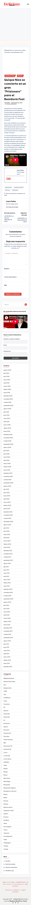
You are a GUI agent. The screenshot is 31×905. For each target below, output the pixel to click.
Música (20, 75)
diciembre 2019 (8, 628)
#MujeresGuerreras (9, 678)
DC (4, 707)
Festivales (6, 736)
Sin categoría (7, 826)
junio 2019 (6, 647)
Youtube (6, 846)
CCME (5, 691)
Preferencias (7, 351)
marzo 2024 (7, 463)
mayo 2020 (7, 612)
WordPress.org (9, 870)
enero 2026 (7, 392)
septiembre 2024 (8, 444)
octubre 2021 (7, 557)
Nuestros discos (8, 807)
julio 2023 (6, 489)
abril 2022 (6, 537)
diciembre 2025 (8, 396)
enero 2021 (7, 586)
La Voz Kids (7, 755)
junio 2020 (6, 608)
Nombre (7, 268)
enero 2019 (7, 663)
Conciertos (7, 704)
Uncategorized (8, 836)
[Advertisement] (15, 24)
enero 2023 (7, 508)
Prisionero (7, 190)
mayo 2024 (7, 457)
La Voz (5, 752)
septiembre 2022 (8, 521)
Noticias (6, 801)
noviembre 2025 (8, 399)
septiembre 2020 (8, 599)
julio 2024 (6, 450)
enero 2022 (7, 547)
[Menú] (28, 4)
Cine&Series (7, 697)
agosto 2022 (7, 524)
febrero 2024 (7, 466)
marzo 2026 (7, 386)
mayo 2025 (7, 418)
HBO (5, 743)
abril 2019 (6, 653)
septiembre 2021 (8, 560)
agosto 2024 (7, 447)
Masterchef (7, 785)
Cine (5, 694)
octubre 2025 (7, 402)
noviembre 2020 (8, 592)
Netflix (5, 797)
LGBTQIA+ (6, 762)
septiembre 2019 (8, 637)
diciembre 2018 (8, 666)
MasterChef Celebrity (10, 788)
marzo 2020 (7, 618)
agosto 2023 (7, 486)
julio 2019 (6, 644)
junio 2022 (6, 531)
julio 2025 (6, 412)
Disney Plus (7, 714)
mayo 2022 (7, 534)
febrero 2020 (7, 621)
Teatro (5, 830)
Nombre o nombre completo (12, 339)
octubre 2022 (7, 518)
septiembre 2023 (8, 483)
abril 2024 (6, 460)
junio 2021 (6, 570)
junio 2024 (7, 454)
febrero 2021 (7, 583)
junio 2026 (6, 376)
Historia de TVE (8, 746)
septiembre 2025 (8, 405)
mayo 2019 (7, 650)
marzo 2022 (7, 541)
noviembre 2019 (8, 631)
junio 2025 (6, 415)
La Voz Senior (7, 759)
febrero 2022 (7, 544)
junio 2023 (6, 492)
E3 (4, 720)
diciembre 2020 (8, 589)
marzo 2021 (7, 579)
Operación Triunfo (9, 810)
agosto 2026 (7, 370)
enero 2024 (7, 470)
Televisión (6, 833)
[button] (12, 207)
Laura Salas (11, 201)
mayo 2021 (7, 573)
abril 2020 (6, 615)
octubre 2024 (7, 441)
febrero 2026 (7, 389)
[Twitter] (10, 179)
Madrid (5, 768)
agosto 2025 (7, 408)
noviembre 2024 (8, 437)
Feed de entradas (10, 864)
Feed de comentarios (11, 867)
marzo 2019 (7, 657)
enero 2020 (7, 624)
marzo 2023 (7, 502)
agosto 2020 (7, 602)
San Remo (6, 820)
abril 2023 (6, 499)
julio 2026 (6, 373)
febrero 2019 (7, 660)
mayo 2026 (7, 379)
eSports (6, 726)
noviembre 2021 (8, 554)
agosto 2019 (7, 641)
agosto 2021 (7, 563)
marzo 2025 (7, 425)
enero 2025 (7, 431)
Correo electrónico (10, 277)
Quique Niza (15, 190)
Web (5, 285)
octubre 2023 (7, 479)
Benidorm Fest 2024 (18, 187)
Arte (5, 685)
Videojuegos (7, 843)
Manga (5, 772)
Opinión (6, 813)
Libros (5, 765)
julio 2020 (6, 605)
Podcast (6, 817)
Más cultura (7, 778)
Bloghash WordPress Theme (18, 901)
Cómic (5, 701)
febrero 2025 (7, 428)
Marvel (5, 775)
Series (5, 823)
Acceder (7, 861)
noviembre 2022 (8, 515)
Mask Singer (7, 781)
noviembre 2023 (8, 476)
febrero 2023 (7, 505)
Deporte (6, 710)
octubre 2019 (7, 634)
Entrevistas (7, 723)
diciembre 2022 (8, 512)
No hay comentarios (12, 104)
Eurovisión (6, 730)
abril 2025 (6, 421)
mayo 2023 (7, 496)
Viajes (5, 839)
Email (5, 345)
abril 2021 (6, 576)
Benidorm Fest (10, 75)
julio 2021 (6, 566)
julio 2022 (6, 528)
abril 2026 (6, 383)
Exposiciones (7, 733)
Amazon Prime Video (9, 681)
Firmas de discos (8, 739)
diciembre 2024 (8, 434)
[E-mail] (7, 179)
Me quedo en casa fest (10, 791)
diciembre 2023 (8, 473)
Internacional (7, 749)
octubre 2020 (7, 595)
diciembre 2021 (8, 550)
